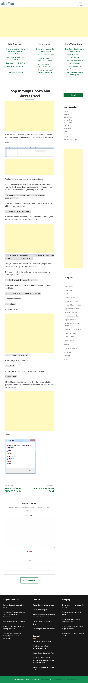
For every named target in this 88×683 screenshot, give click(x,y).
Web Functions (69, 340)
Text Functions (69, 337)
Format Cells (68, 120)
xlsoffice (21, 679)
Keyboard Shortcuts (70, 139)
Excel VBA (67, 345)
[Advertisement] (44, 22)
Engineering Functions (72, 309)
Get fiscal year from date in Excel (44, 629)
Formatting (67, 352)
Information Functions (72, 316)
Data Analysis (68, 286)
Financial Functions (71, 312)
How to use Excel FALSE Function (14, 622)
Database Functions (71, 301)
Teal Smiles (45, 679)
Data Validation (69, 290)
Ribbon (66, 112)
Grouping (67, 356)
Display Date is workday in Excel (43, 605)
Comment (29, 515)
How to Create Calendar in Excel (43, 653)
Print (65, 131)
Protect (66, 136)
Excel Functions (69, 294)
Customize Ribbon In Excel (42, 641)
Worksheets (68, 117)
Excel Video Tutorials (70, 348)
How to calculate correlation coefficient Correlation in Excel (15, 51)
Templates (67, 128)
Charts (66, 283)
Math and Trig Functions (73, 329)
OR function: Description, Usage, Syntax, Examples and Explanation (14, 614)
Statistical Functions (71, 333)
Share (66, 134)
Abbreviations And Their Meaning (63, 679)
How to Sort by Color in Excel (15, 63)
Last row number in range (45, 55)
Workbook (67, 114)
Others (66, 359)
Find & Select (68, 123)
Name (29, 552)
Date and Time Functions (73, 305)
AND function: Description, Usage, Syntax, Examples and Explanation (13, 636)
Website (29, 569)
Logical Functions (70, 320)
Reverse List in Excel (16, 72)
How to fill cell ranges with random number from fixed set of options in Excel (43, 660)
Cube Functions (70, 297)
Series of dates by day (40, 610)
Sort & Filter (67, 125)
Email (29, 560)
